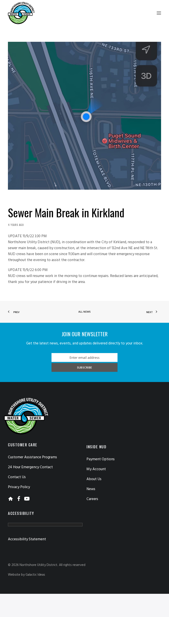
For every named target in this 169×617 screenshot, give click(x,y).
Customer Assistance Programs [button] (32, 457)
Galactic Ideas (35, 574)
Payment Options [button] (100, 459)
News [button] (90, 489)
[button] (159, 13)
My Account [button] (96, 469)
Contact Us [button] (17, 477)
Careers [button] (92, 499)
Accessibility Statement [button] (27, 539)
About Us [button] (93, 479)
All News (84, 312)
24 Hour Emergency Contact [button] (30, 467)
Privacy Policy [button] (19, 487)
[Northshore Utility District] (21, 13)
